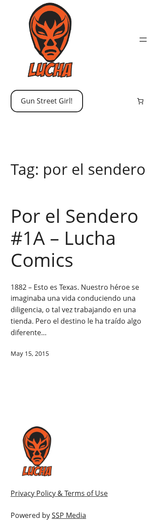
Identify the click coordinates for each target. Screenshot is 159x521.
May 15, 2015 (30, 353)
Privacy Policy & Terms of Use (59, 493)
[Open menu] (143, 39)
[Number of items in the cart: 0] (140, 101)
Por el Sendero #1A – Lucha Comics (74, 238)
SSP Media (69, 515)
